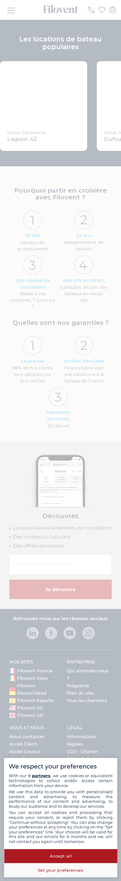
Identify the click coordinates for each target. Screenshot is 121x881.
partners (41, 775)
